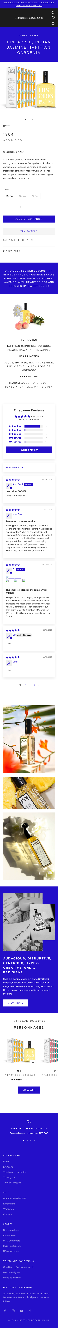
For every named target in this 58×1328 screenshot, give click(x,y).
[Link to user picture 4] (26, 583)
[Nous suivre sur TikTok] (30, 1310)
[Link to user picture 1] (29, 577)
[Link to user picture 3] (18, 583)
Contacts (7, 1214)
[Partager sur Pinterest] (27, 240)
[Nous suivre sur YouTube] (21, 1310)
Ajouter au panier (29, 219)
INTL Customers (11, 1240)
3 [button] (30, 685)
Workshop (8, 1208)
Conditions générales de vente (18, 1267)
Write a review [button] (29, 449)
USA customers (11, 1251)
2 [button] (25, 685)
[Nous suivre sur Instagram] (13, 1310)
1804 (20, 1071)
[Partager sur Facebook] (18, 240)
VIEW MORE (16, 1003)
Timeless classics (12, 1182)
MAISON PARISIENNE (14, 1198)
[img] (13, 480)
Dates (6, 1161)
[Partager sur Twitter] (23, 240)
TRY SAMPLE (28, 231)
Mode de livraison (12, 1277)
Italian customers (12, 1245)
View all (29, 1090)
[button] (15, 426)
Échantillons (9, 1203)
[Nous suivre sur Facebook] (4, 1310)
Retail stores (9, 1235)
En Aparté (8, 1166)
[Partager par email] (32, 240)
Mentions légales (11, 1272)
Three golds (9, 1177)
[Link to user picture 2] (10, 583)
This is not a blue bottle (14, 1172)
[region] (29, 1127)
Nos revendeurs (11, 1230)
